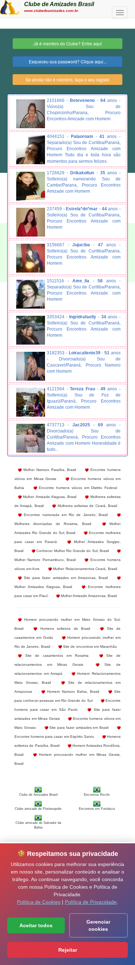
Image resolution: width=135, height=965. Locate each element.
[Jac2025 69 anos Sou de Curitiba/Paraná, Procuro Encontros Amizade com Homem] (30, 438)
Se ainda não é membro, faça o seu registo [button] (67, 79)
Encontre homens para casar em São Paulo (67, 705)
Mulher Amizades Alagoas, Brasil (43, 587)
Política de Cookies (38, 902)
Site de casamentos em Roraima (55, 655)
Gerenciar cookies (98, 925)
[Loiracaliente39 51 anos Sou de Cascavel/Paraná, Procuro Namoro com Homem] (30, 366)
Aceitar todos (36, 925)
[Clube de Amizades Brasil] (10, 6)
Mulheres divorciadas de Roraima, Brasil (52, 524)
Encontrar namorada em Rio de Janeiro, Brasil (65, 515)
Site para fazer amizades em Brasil (78, 728)
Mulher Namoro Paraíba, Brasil (49, 470)
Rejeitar (67, 950)
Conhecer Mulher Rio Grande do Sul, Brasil (72, 551)
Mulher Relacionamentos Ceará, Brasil (84, 569)
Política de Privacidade (91, 902)
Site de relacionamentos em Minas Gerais (67, 660)
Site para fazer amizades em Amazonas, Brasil (65, 578)
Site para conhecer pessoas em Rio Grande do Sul (67, 696)
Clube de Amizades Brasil (59, 4)
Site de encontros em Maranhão (89, 646)
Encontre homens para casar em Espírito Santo (54, 737)
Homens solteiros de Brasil (63, 628)
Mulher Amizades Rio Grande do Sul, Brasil (67, 528)
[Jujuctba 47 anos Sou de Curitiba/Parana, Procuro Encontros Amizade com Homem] (30, 258)
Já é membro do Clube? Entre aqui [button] (67, 43)
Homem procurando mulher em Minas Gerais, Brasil (67, 759)
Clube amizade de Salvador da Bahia (38, 825)
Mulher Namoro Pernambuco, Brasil (45, 560)
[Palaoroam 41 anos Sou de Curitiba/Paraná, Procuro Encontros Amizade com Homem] (30, 149)
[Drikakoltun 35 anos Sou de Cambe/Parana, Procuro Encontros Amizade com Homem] (30, 186)
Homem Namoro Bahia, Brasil (72, 692)
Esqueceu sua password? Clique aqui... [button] (68, 61)
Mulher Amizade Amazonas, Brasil (88, 596)
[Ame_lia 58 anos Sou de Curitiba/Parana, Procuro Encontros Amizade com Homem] (30, 294)
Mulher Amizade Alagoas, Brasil (49, 497)
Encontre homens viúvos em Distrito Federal (77, 488)
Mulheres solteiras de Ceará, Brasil (86, 506)
